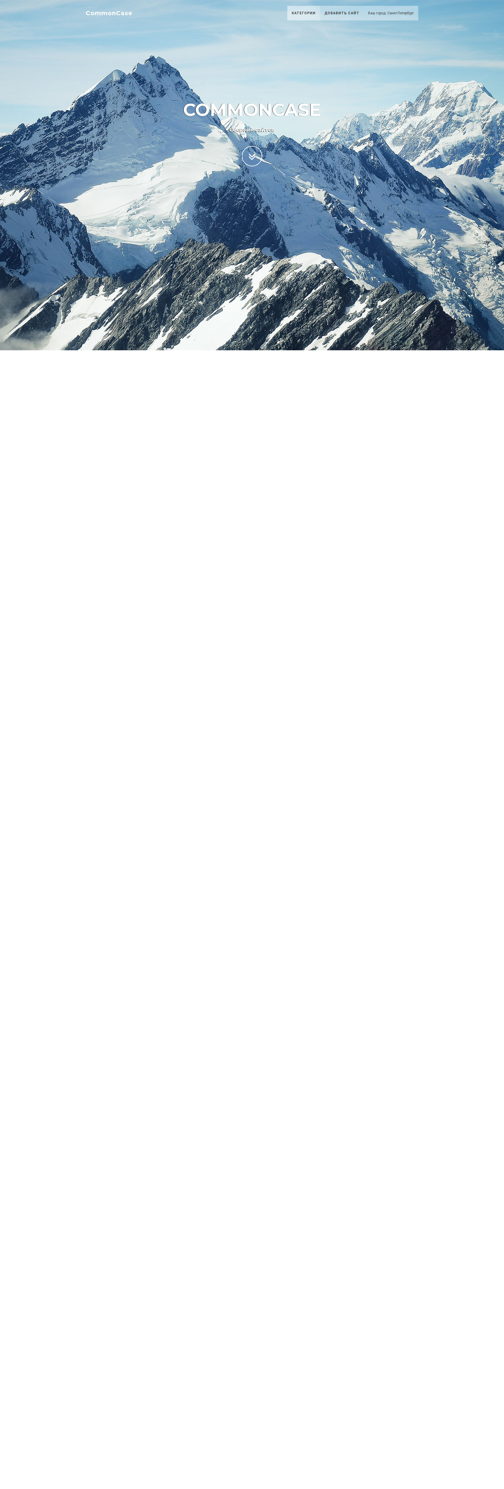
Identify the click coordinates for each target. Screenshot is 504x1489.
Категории (304, 13)
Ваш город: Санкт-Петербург (391, 13)
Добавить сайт (341, 13)
